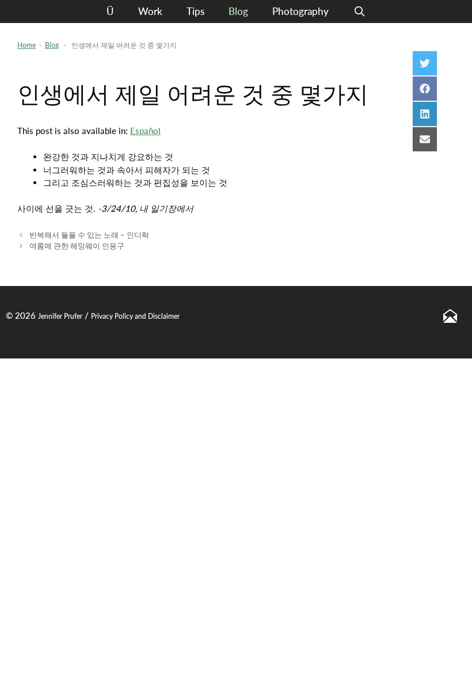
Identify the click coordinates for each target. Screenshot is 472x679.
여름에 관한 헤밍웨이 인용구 (76, 245)
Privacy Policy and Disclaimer (135, 316)
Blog (238, 11)
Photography (300, 11)
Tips (195, 11)
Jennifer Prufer (60, 316)
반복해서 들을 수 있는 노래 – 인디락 (89, 234)
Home (26, 45)
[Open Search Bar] (359, 11)
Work (150, 11)
